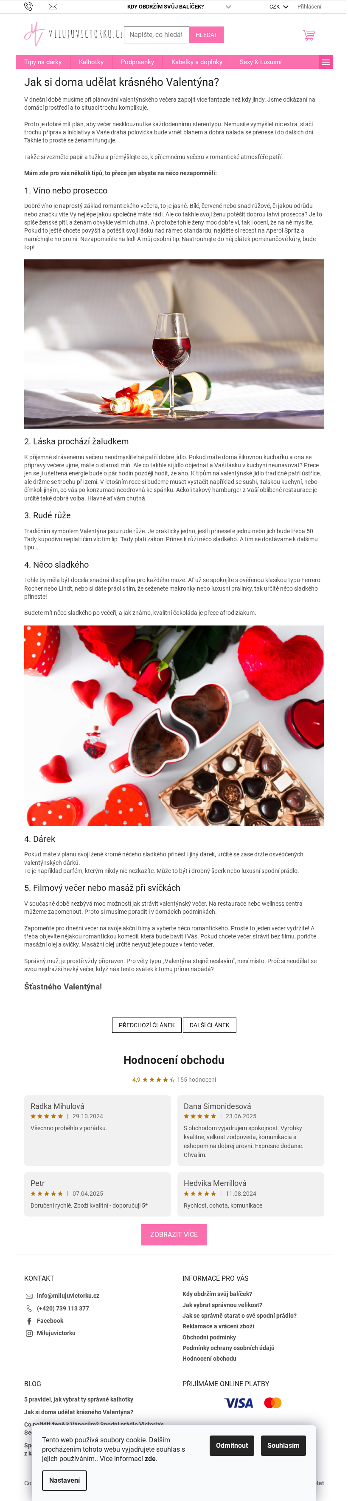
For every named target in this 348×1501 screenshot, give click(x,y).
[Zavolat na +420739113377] (36, 6)
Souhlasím (283, 1445)
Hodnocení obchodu (174, 1060)
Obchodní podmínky (209, 1337)
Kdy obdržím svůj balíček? (165, 6)
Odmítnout (232, 1445)
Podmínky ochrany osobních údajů (228, 1348)
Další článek (210, 1025)
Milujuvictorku (56, 1333)
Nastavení (64, 1480)
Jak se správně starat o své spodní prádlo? (239, 1315)
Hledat (206, 34)
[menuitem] (43, 62)
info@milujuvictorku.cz (68, 1295)
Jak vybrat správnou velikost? (222, 1305)
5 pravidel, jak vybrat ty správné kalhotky (78, 1399)
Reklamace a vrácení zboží (218, 1326)
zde (150, 1459)
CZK (275, 6)
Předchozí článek (147, 1025)
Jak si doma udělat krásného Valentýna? (78, 1412)
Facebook (50, 1320)
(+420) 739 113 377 (63, 1308)
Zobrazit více (174, 1235)
